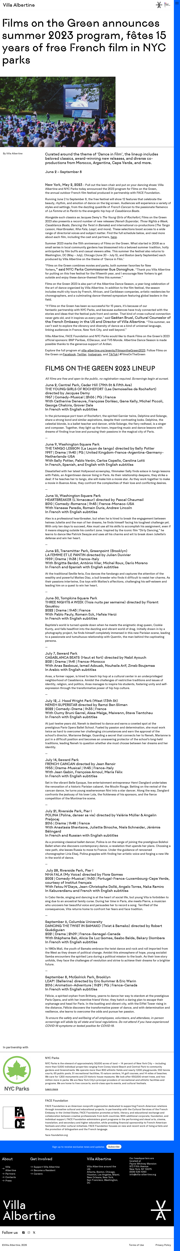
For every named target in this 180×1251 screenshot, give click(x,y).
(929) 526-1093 (137, 1171)
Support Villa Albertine (47, 1166)
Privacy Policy (163, 1244)
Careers (38, 1173)
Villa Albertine (19, 5)
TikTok (113, 354)
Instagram (94, 354)
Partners (10, 1173)
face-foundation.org (56, 1134)
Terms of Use (136, 1244)
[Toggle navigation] (177, 3)
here (114, 237)
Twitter (81, 354)
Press (8, 1180)
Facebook (69, 354)
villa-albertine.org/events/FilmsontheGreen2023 (113, 350)
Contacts (10, 1177)
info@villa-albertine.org (142, 1174)
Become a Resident (44, 1170)
